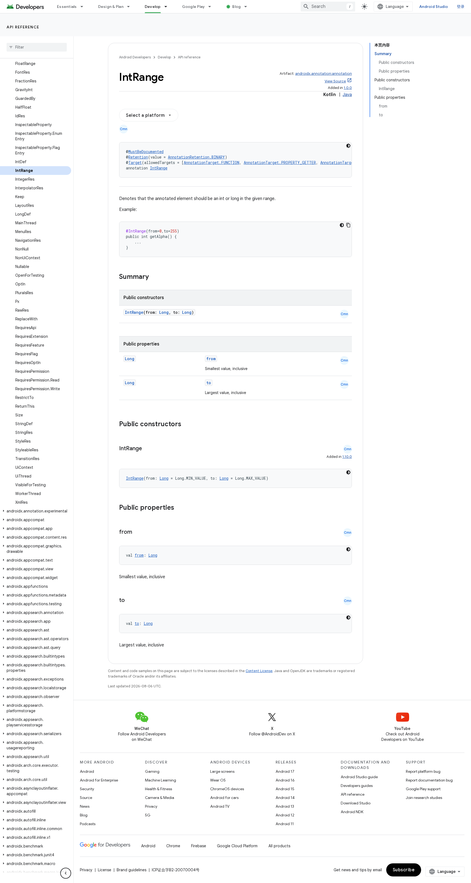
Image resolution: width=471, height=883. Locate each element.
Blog (236, 6)
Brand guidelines (131, 870)
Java (347, 94)
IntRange (158, 168)
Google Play (193, 6)
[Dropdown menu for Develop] (168, 6)
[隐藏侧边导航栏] (65, 873)
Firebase (198, 845)
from (211, 358)
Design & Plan (110, 6)
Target (135, 162)
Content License (259, 671)
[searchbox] (37, 47)
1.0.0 (348, 87)
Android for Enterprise (99, 780)
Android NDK (352, 811)
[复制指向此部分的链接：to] (130, 600)
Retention (138, 157)
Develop (153, 6)
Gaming (152, 771)
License (104, 870)
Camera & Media (159, 797)
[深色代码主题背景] (348, 145)
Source (86, 797)
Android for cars (224, 797)
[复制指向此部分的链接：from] (137, 532)
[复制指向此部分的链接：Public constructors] (188, 424)
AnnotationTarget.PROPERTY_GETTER (280, 162)
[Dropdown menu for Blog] (248, 6)
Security (87, 788)
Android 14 (285, 797)
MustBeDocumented (146, 151)
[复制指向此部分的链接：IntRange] (147, 449)
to (208, 382)
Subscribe (404, 870)
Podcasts (87, 823)
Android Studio (433, 6)
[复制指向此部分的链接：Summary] (154, 277)
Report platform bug (423, 771)
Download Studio (355, 803)
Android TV (220, 806)
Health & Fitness (158, 788)
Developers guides (357, 785)
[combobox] (328, 6)
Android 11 (285, 823)
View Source (335, 81)
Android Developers (135, 57)
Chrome (173, 845)
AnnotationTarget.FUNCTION (211, 162)
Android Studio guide (359, 776)
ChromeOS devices (227, 788)
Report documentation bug (429, 780)
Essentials (67, 6)
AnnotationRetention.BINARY (196, 157)
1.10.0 (347, 456)
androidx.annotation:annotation (323, 73)
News (84, 806)
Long (164, 312)
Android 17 (285, 771)
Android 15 (285, 788)
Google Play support (423, 788)
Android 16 (285, 780)
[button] (35, 511)
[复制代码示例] (348, 225)
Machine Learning (160, 780)
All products (279, 845)
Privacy (151, 806)
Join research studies (424, 797)
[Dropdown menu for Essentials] (84, 6)
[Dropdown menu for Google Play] (212, 6)
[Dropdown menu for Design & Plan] (130, 6)
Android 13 (285, 806)
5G (147, 815)
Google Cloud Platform (237, 845)
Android (87, 771)
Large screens (222, 771)
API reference (23, 27)
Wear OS (218, 780)
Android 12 (285, 815)
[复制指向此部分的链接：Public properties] (181, 508)
